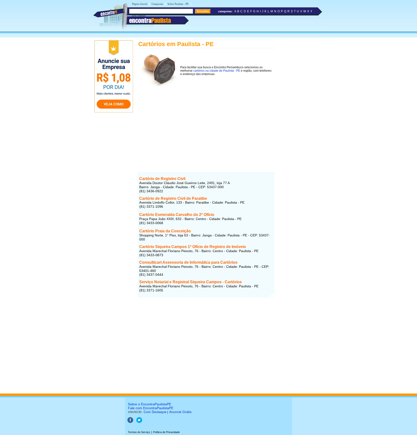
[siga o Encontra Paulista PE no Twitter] (139, 422)
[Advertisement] (206, 123)
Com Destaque (155, 412)
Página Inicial (139, 3)
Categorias (157, 3)
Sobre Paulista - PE (178, 3)
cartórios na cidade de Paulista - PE (216, 70)
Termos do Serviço (139, 432)
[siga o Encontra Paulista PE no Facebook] (130, 422)
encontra (150, 20)
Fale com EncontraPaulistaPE (150, 408)
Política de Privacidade (166, 432)
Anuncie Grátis (180, 412)
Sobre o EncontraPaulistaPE (149, 404)
